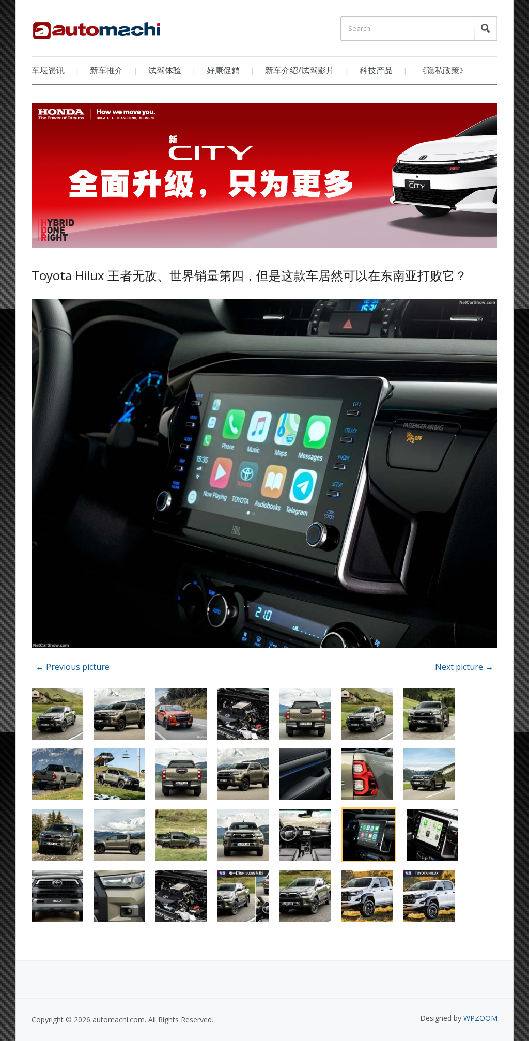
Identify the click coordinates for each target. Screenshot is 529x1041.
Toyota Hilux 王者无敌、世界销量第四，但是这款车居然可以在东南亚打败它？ (249, 275)
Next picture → (464, 666)
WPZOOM (480, 1018)
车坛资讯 (48, 70)
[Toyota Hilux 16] (264, 475)
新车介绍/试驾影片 (299, 70)
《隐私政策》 (443, 70)
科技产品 (376, 70)
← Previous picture (73, 666)
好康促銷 (223, 70)
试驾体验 (164, 70)
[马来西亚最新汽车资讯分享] (97, 27)
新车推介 (106, 70)
